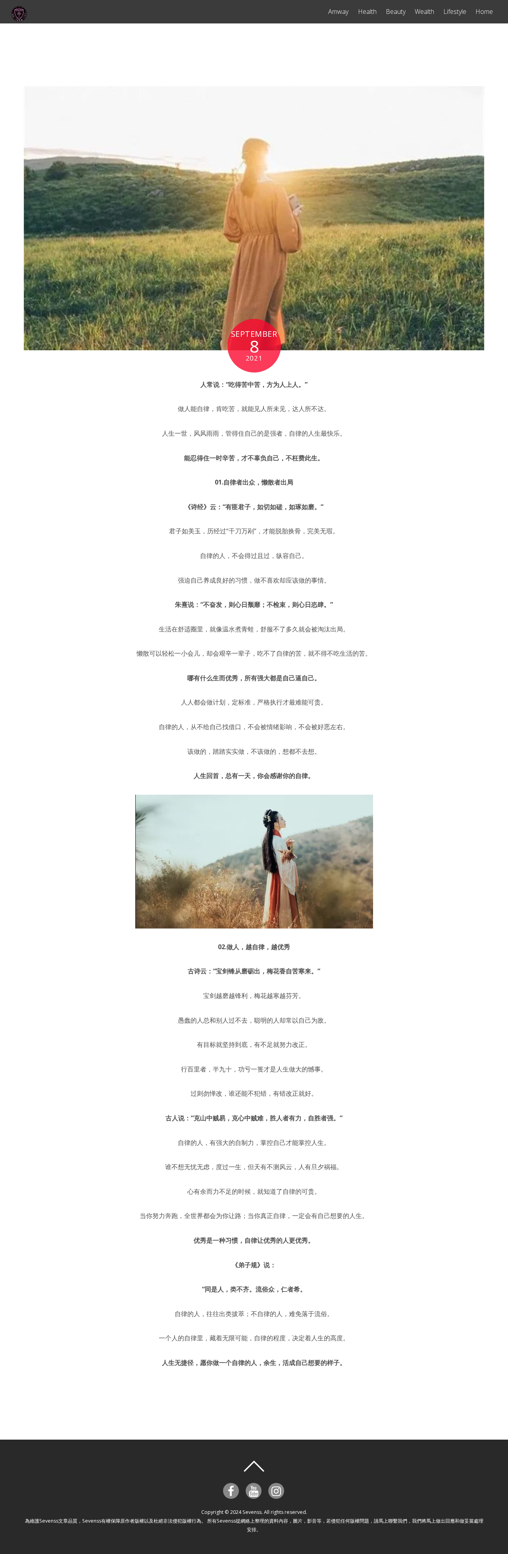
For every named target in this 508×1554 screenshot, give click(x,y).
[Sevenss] (19, 18)
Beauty (396, 11)
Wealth (424, 11)
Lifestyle (454, 11)
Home (484, 11)
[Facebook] (232, 1490)
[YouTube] (255, 1490)
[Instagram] (277, 1490)
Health (367, 11)
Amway (338, 11)
